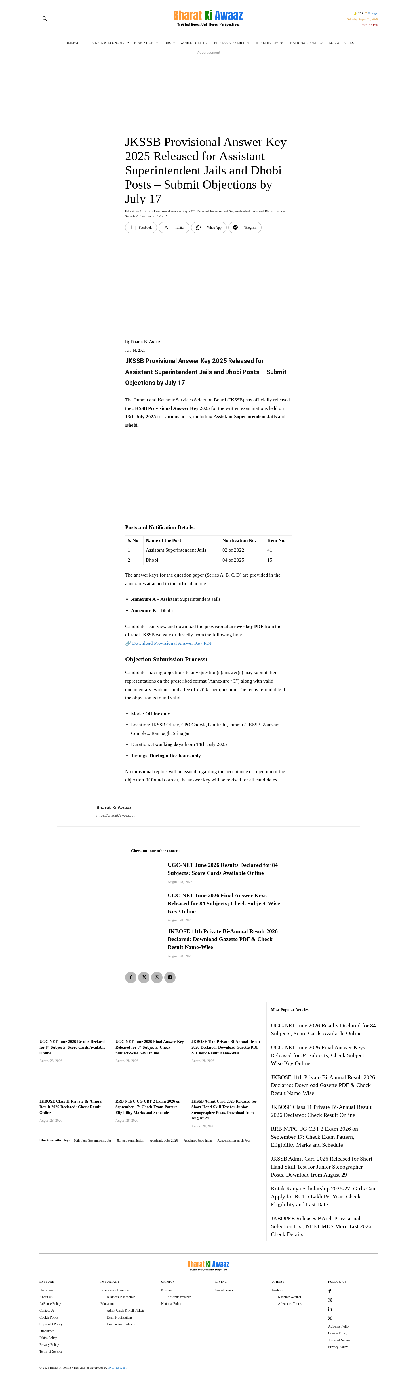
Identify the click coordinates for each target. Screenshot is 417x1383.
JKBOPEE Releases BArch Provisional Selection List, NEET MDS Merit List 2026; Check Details (322, 1226)
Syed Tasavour (117, 1367)
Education (132, 211)
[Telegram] (170, 977)
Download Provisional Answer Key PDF (172, 643)
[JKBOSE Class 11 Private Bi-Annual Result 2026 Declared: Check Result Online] (74, 1082)
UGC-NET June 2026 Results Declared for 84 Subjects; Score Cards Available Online (72, 1047)
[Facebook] (130, 977)
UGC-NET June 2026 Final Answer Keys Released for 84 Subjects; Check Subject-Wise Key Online (224, 903)
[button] (44, 18)
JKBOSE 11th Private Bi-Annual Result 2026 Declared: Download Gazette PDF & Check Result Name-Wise (223, 939)
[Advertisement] (208, 95)
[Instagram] (329, 1300)
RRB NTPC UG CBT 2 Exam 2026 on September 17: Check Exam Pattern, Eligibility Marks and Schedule (147, 1107)
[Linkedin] (329, 1309)
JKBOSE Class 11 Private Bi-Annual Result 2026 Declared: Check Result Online (70, 1107)
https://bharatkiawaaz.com (116, 815)
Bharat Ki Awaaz (145, 341)
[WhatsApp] (157, 977)
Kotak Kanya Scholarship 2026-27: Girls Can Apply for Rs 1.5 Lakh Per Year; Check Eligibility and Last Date (323, 1196)
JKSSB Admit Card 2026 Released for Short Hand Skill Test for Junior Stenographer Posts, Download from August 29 (321, 1166)
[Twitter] (143, 977)
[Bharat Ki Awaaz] (208, 18)
